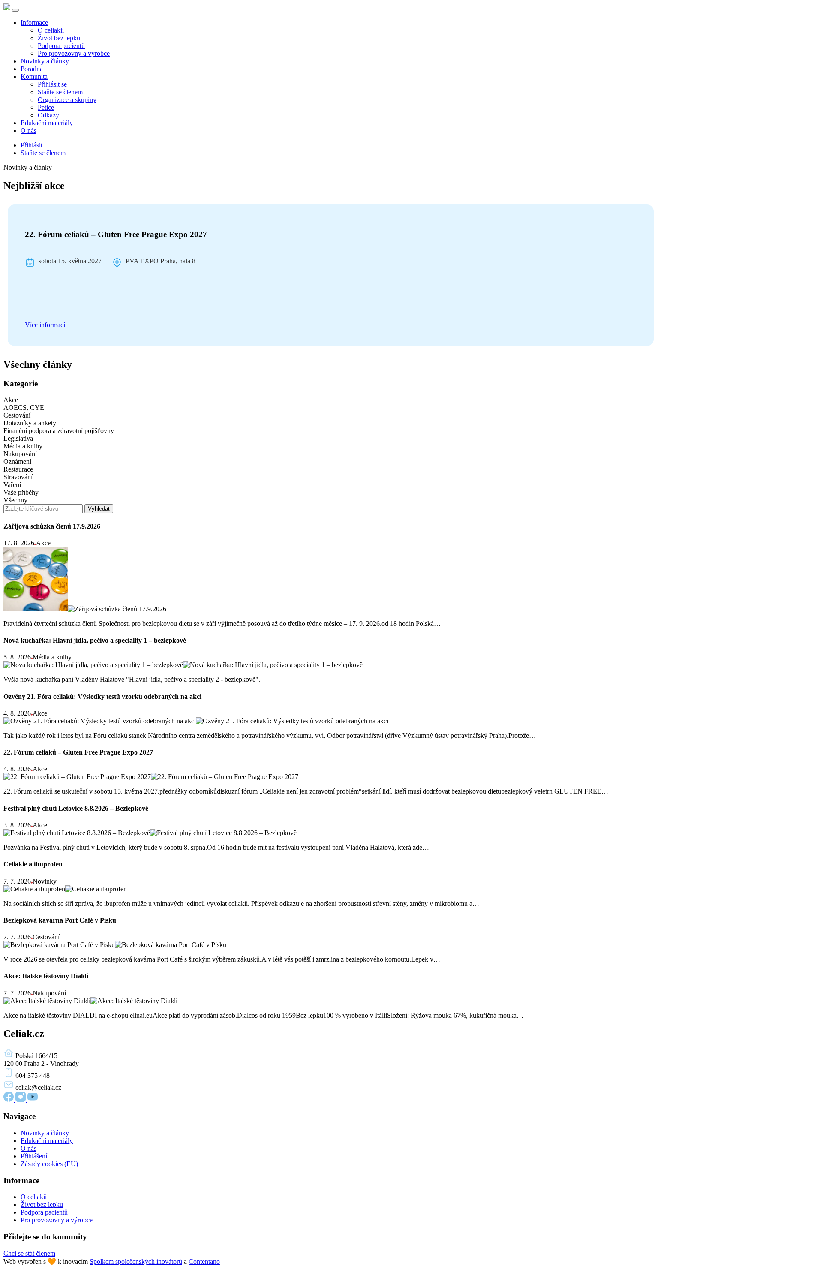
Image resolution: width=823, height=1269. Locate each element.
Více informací (45, 324)
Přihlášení (34, 1156)
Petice (46, 107)
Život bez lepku (59, 38)
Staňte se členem (60, 92)
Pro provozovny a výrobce (74, 53)
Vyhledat (99, 508)
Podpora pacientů (61, 45)
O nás (28, 130)
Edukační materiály (47, 122)
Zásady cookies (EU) (49, 1163)
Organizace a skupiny (67, 99)
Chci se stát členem (29, 1253)
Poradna (32, 68)
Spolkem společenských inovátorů (136, 1261)
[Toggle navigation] (15, 10)
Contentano (204, 1261)
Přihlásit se (52, 84)
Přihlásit (31, 145)
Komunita (34, 76)
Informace (34, 22)
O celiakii (51, 30)
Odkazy (48, 115)
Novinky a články (45, 61)
